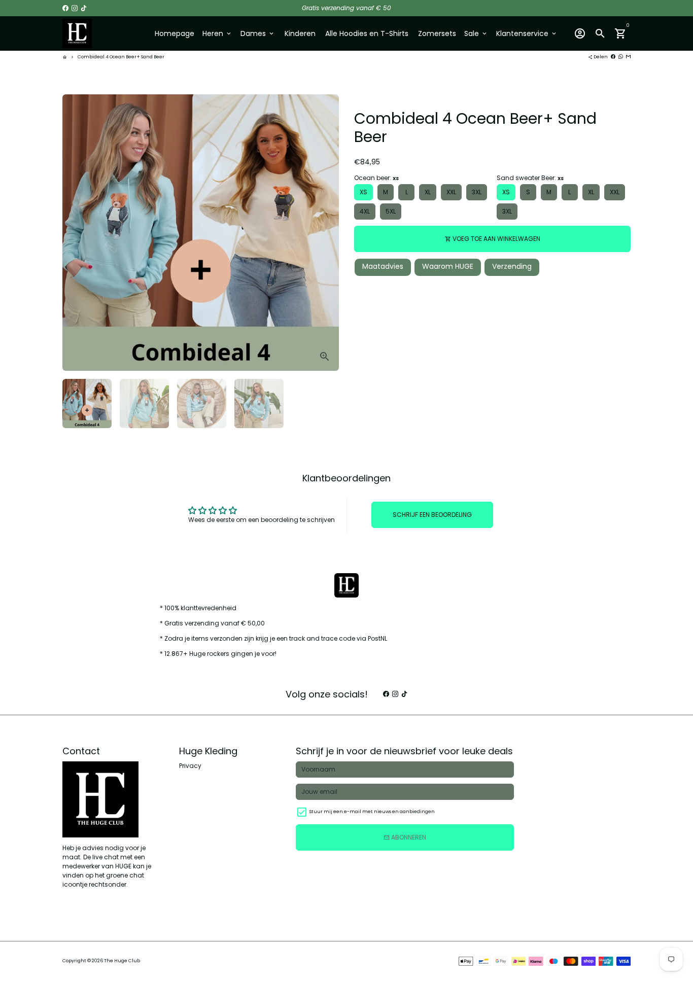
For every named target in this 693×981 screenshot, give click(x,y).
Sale (476, 33)
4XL (365, 211)
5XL (391, 211)
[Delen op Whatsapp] (620, 57)
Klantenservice (527, 33)
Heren (217, 33)
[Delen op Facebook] (613, 57)
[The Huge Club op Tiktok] (84, 8)
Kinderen (300, 33)
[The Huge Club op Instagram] (75, 8)
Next (327, 232)
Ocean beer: (376, 177)
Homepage (174, 33)
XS (363, 192)
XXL (451, 192)
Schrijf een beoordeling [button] (432, 514)
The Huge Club (122, 961)
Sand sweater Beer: (530, 177)
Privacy (190, 765)
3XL (476, 192)
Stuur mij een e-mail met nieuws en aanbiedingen (372, 812)
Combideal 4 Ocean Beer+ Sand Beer (121, 57)
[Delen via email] (628, 57)
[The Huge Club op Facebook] (65, 8)
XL (428, 192)
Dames (257, 33)
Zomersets (437, 33)
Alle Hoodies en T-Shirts (366, 33)
